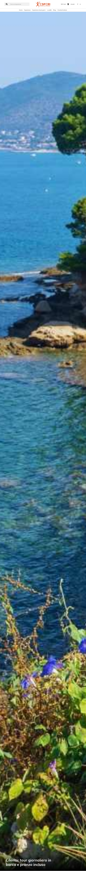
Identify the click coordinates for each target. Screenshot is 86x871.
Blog (54, 10)
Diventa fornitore (62, 10)
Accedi (72, 4)
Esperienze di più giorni (38, 10)
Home (21, 10)
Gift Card (63, 4)
